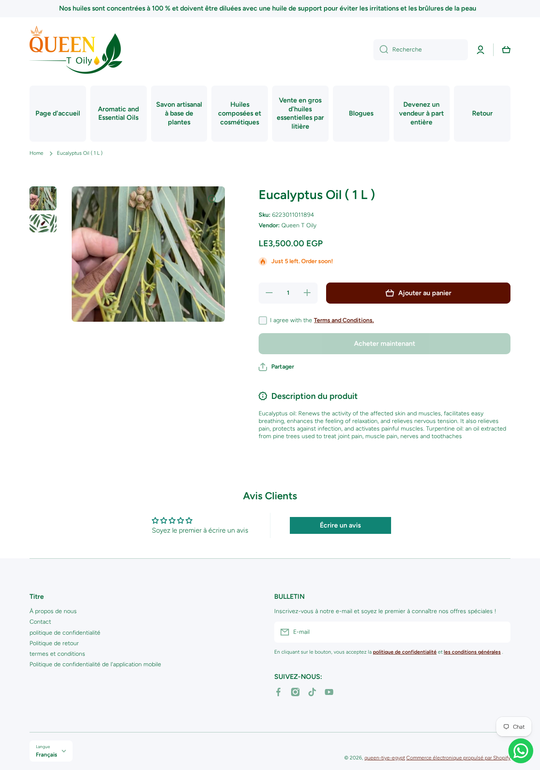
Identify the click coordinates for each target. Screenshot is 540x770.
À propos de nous (53, 611)
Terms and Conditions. (344, 320)
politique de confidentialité (65, 632)
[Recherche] (380, 49)
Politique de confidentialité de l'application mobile (95, 664)
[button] (506, 50)
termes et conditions (57, 653)
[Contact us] (520, 750)
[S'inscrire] (499, 632)
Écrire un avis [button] (340, 525)
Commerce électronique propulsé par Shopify (458, 758)
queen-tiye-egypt (384, 758)
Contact (40, 621)
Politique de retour (54, 643)
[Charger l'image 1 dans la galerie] (43, 198)
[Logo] (76, 50)
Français (46, 754)
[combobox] (420, 49)
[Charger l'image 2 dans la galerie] (43, 223)
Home (36, 153)
